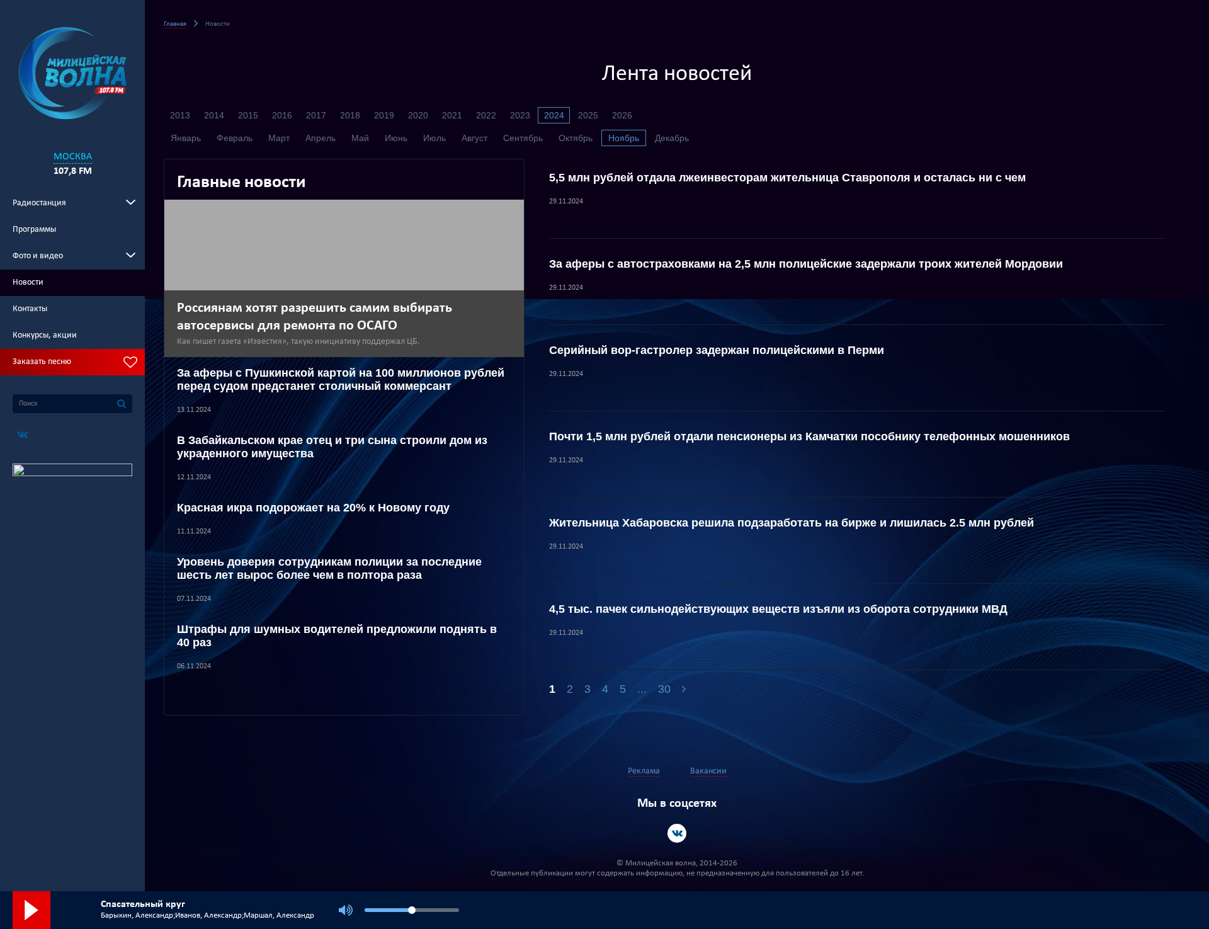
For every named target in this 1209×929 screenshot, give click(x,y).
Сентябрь (523, 138)
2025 (588, 115)
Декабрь (672, 138)
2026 (622, 115)
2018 (350, 115)
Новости (28, 282)
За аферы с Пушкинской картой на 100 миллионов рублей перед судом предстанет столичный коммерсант (340, 379)
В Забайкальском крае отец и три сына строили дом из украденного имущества (332, 447)
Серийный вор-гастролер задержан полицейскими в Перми (716, 350)
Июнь (396, 138)
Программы (34, 229)
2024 (554, 115)
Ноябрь (623, 138)
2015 (248, 115)
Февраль (235, 138)
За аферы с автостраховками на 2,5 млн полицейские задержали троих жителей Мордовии (806, 264)
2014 (214, 115)
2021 (452, 115)
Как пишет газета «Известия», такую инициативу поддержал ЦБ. (300, 341)
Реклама (644, 771)
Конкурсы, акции (45, 335)
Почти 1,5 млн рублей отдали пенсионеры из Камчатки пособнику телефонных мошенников (809, 436)
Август (474, 138)
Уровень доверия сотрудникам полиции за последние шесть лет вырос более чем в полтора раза (329, 568)
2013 (180, 115)
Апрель (320, 138)
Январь (186, 138)
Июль (434, 138)
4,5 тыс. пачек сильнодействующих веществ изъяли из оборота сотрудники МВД (778, 609)
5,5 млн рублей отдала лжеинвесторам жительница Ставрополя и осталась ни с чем (787, 177)
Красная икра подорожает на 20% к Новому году (313, 507)
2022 (486, 115)
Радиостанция (39, 203)
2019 (384, 115)
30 (664, 689)
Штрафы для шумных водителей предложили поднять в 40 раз (337, 636)
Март (279, 138)
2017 (316, 115)
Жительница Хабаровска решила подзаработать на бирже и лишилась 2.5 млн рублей (791, 522)
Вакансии (708, 771)
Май (360, 138)
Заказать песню (42, 362)
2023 (520, 115)
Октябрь (576, 138)
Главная (175, 24)
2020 (418, 115)
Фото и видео (38, 256)
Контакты (30, 309)
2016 (282, 115)
